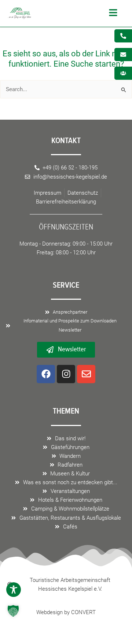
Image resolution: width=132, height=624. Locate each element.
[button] (76, 13)
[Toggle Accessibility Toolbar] (14, 590)
